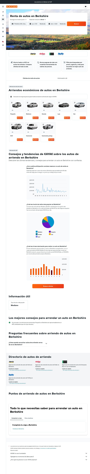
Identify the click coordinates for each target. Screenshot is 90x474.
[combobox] (18, 19)
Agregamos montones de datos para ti (22, 456)
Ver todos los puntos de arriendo (17, 370)
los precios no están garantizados (48, 448)
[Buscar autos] (3, 19)
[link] (48, 286)
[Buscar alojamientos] (3, 15)
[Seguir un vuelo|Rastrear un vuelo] (3, 28)
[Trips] (3, 36)
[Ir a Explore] (3, 24)
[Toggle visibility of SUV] (38, 237)
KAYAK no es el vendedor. (18, 453)
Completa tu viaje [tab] (17, 418)
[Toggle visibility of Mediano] (39, 232)
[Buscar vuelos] (3, 12)
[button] (88, 2)
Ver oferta (19, 117)
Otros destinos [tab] (29, 418)
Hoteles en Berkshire (18, 429)
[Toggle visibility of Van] (51, 234)
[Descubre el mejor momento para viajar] (3, 31)
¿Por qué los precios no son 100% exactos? (23, 460)
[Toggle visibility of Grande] (39, 234)
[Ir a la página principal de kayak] (11, 7)
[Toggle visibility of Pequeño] (52, 232)
